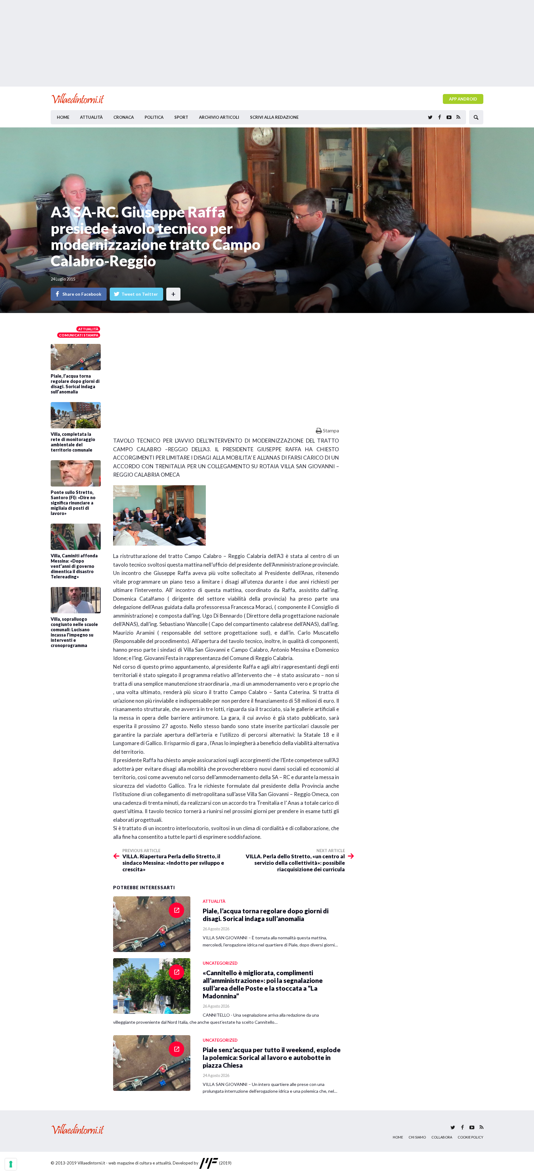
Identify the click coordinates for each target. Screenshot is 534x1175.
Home (63, 117)
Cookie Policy (470, 1137)
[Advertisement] (267, 43)
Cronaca (123, 117)
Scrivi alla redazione (274, 117)
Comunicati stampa (78, 335)
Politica (154, 117)
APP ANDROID (463, 98)
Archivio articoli (219, 117)
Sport (181, 117)
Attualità (91, 117)
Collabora (441, 1137)
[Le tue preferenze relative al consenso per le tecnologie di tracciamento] (11, 1164)
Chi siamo (417, 1137)
